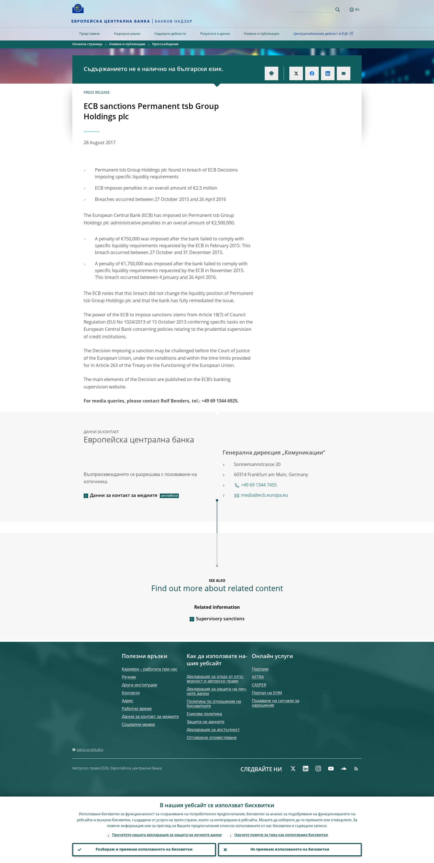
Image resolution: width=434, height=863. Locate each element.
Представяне (89, 33)
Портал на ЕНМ (267, 693)
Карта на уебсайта (90, 749)
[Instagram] (318, 768)
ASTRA (258, 677)
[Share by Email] (343, 73)
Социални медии (138, 725)
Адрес (127, 701)
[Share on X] (296, 73)
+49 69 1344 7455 (259, 485)
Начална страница (87, 44)
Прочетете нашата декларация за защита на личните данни (167, 835)
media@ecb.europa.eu (264, 495)
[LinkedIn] (305, 768)
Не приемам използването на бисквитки (289, 849)
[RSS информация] (356, 768)
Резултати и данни (215, 33)
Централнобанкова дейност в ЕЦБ (320, 33)
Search (337, 10)
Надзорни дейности (170, 33)
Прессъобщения (165, 44)
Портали (260, 669)
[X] (293, 768)
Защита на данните (205, 722)
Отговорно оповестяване (212, 738)
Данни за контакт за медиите (124, 496)
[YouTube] (331, 768)
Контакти (131, 693)
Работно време (137, 709)
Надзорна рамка (127, 33)
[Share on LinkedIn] (328, 73)
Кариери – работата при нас (149, 669)
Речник (129, 677)
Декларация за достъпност (213, 730)
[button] (346, 9)
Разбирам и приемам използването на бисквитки (144, 849)
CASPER (259, 685)
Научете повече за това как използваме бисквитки (281, 835)
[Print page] (271, 73)
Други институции (139, 685)
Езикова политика (204, 714)
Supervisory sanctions (220, 619)
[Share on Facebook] (312, 73)
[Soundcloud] (343, 768)
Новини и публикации (261, 33)
